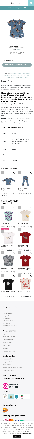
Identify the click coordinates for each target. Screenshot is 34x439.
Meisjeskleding (8, 359)
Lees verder (27, 433)
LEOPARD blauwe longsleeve (6, 189)
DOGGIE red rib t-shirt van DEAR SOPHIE (24, 246)
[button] (14, 193)
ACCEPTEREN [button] (17, 436)
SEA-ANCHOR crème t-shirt (25, 292)
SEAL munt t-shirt (6, 223)
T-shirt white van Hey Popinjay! (7, 246)
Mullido (19, 50)
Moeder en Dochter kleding (12, 367)
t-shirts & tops (21, 75)
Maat (17, 57)
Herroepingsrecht (9, 336)
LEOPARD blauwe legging (23, 189)
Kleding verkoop (8, 370)
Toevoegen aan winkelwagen (16, 65)
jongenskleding (16, 73)
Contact (5, 348)
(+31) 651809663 (8, 313)
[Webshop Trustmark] (10, 386)
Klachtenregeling (8, 339)
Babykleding (7, 365)
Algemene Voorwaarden (11, 334)
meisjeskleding (7, 75)
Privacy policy (7, 342)
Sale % (14, 75)
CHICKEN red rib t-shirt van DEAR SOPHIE (24, 269)
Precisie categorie (9, 351)
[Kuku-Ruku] (10, 307)
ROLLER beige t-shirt (24, 223)
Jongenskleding (8, 362)
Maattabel (6, 345)
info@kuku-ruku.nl (9, 316)
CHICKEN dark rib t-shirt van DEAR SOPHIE (8, 292)
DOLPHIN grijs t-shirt (7, 268)
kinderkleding (26, 73)
